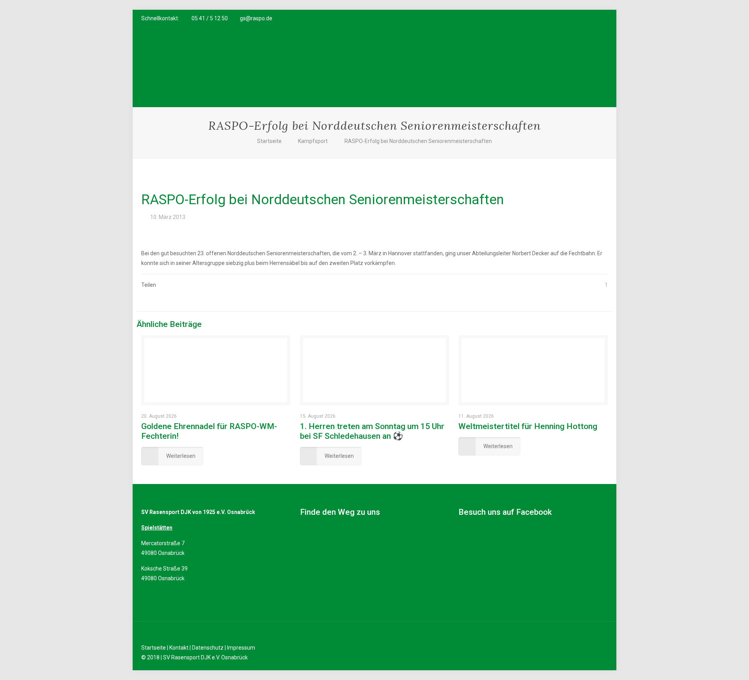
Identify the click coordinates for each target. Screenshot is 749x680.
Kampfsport (313, 141)
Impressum (241, 648)
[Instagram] (593, 18)
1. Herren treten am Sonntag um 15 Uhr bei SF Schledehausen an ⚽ (372, 431)
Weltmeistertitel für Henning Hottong (527, 426)
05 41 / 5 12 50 (210, 18)
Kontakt (178, 648)
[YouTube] (583, 18)
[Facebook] (572, 18)
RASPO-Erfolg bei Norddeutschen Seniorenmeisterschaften (418, 141)
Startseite (269, 141)
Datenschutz (208, 648)
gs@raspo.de (256, 18)
